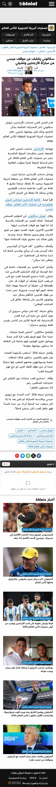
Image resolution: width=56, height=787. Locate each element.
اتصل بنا (43, 777)
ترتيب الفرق (28, 40)
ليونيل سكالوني (37, 215)
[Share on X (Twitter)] (33, 455)
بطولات (14, 772)
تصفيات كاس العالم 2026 (40, 446)
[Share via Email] (17, 455)
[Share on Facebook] (39, 455)
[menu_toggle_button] (51, 3)
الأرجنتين (39, 148)
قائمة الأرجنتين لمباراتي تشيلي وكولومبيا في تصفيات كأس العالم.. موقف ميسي (29, 204)
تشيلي (20, 430)
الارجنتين (32, 430)
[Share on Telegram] (22, 455)
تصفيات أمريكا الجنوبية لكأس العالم (37, 529)
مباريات (46, 40)
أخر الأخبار (28, 34)
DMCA (33, 777)
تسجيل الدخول (39, 471)
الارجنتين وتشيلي (45, 435)
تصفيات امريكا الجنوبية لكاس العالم (36, 441)
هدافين (9, 40)
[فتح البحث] (4, 4)
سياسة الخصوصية (18, 777)
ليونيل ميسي (47, 430)
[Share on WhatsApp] (28, 455)
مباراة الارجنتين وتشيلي (21, 435)
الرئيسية (46, 34)
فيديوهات (10, 34)
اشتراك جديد (22, 471)
